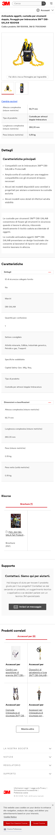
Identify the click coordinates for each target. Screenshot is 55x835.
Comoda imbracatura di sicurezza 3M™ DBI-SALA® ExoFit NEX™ (15, 713)
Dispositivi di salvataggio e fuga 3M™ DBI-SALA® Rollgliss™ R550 (38, 673)
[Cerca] (44, 3)
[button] (12, 829)
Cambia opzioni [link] (9, 101)
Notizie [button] (8, 757)
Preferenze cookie (21, 793)
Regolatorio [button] (12, 765)
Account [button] (45, 10)
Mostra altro (27, 729)
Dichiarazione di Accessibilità (25, 790)
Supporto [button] (10, 774)
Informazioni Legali (21, 788)
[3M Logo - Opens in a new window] (6, 3)
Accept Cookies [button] (39, 823)
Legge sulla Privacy (38, 788)
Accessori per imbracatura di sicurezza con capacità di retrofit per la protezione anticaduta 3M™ (38, 713)
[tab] (26, 504)
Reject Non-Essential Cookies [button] (16, 823)
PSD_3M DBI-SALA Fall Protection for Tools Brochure (16, 534)
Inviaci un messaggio (30, 607)
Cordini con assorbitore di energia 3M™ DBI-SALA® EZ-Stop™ (15, 673)
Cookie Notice (10, 817)
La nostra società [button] (16, 749)
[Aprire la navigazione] (51, 4)
